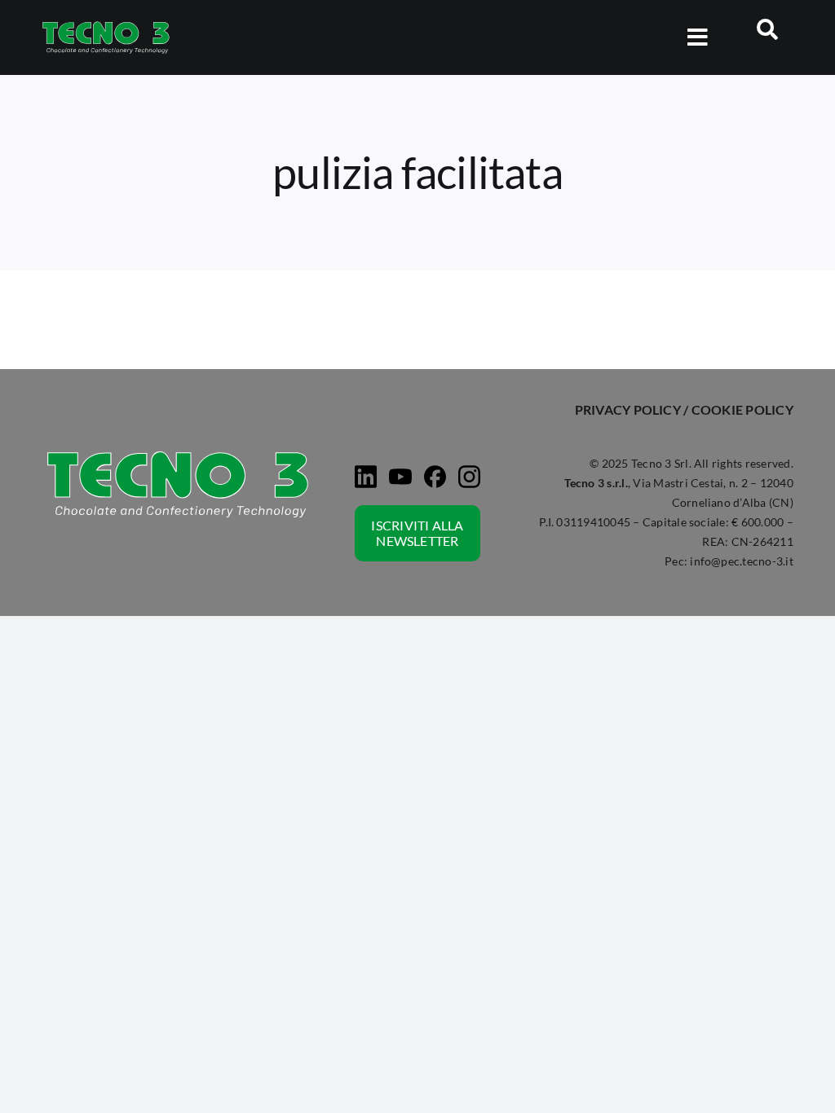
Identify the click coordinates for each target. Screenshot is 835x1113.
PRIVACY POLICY (628, 409)
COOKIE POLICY (742, 409)
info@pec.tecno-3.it (741, 561)
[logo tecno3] (106, 25)
